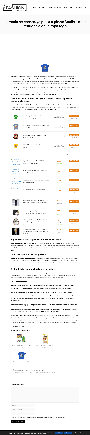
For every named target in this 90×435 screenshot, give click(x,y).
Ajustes (76, 432)
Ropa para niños (16, 369)
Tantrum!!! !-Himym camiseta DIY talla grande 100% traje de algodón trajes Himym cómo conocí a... (36, 222)
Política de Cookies (47, 432)
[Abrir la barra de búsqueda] (85, 7)
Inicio (34, 7)
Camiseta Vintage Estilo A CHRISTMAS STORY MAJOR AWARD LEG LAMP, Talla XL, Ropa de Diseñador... (35, 231)
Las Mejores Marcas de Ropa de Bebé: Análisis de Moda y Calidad (28, 370)
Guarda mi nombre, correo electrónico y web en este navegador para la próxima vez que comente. (38, 417)
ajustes (44, 433)
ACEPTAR (59, 432)
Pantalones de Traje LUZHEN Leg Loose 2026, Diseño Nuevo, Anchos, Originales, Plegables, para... (35, 203)
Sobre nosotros (68, 7)
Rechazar (68, 432)
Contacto (79, 7)
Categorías (42, 7)
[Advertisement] (45, 45)
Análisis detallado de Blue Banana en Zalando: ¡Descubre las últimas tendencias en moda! (33, 372)
